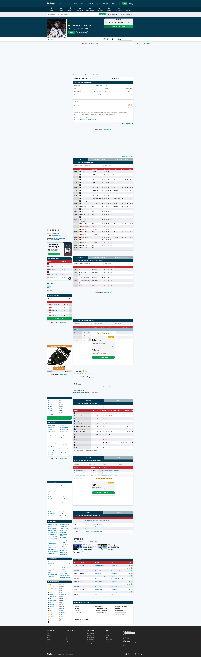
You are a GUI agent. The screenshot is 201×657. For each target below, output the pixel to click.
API (107, 643)
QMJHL (51, 414)
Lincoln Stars (51, 576)
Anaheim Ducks (51, 425)
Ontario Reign (63, 491)
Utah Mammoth (63, 446)
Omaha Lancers (63, 565)
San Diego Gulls (63, 498)
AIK (101, 98)
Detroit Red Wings (52, 443)
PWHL (62, 620)
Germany (49, 641)
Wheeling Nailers (63, 550)
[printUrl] (107, 39)
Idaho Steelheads (52, 543)
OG (93, 226)
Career (107, 649)
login (86, 392)
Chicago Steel (51, 565)
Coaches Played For (121, 159)
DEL (62, 274)
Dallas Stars (50, 441)
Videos (83, 3)
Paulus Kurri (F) (52, 264)
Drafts (89, 3)
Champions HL (53, 600)
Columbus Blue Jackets (53, 439)
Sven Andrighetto (55, 304)
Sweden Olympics (85, 226)
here (105, 621)
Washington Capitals (64, 452)
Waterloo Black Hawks (65, 575)
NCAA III (63, 608)
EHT (93, 275)
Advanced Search (127, 14)
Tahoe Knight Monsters (65, 540)
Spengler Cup (95, 283)
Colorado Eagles (51, 502)
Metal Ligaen (53, 596)
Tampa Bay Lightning (64, 443)
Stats (61, 3)
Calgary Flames (51, 431)
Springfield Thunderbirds (63, 503)
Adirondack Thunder (52, 524)
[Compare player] (125, 22)
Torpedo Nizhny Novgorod (84, 220)
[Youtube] (56, 230)
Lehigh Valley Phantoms (65, 485)
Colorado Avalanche (52, 437)
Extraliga (63, 412)
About (107, 635)
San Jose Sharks (63, 437)
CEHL (62, 592)
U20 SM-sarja (65, 264)
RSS (107, 645)
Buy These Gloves (58, 368)
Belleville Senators (52, 489)
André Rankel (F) (53, 274)
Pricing (113, 3)
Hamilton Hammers (52, 506)
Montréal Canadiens (52, 452)
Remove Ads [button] (147, 43)
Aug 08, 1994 (99, 85)
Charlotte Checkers (52, 493)
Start (74, 75)
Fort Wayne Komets (52, 536)
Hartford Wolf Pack (52, 508)
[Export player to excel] (118, 22)
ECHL (51, 405)
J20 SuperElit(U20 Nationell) (82, 431)
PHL (62, 596)
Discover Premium (103, 493)
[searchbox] (76, 14)
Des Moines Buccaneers (53, 567)
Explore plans (103, 357)
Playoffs (116, 179)
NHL (51, 401)
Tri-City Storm (63, 571)
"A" (88, 245)
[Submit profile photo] (128, 22)
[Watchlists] (109, 22)
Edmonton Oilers (52, 445)
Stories (98, 3)
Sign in (130, 3)
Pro (119, 3)
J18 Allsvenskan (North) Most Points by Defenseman (96, 522)
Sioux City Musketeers (65, 567)
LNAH (62, 610)
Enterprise (108, 647)
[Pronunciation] (106, 22)
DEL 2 (51, 614)
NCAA (63, 272)
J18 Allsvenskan (95, 179)
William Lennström (84, 117)
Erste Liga (63, 594)
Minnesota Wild (51, 450)
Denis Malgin (54, 310)
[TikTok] (58, 230)
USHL (62, 401)
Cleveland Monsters (52, 496)
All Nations (49, 643)
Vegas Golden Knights (64, 450)
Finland (48, 639)
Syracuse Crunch (63, 506)
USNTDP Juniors (63, 573)
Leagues (75, 3)
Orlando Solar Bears (64, 528)
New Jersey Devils (63, 425)
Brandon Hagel (60, 238)
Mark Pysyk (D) (52, 269)
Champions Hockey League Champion (93, 524)
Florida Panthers (51, 446)
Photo (107, 641)
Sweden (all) (83, 229)
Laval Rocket (51, 517)
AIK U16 (82, 171)
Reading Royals (63, 532)
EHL (51, 598)
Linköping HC (75, 29)
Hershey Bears (51, 513)
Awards (105, 3)
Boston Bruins (51, 427)
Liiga (62, 408)
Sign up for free (78, 392)
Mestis (51, 594)
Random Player (113, 14)
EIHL (63, 266)
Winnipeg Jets (63, 454)
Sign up (124, 3)
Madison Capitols (63, 561)
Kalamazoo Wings (52, 549)
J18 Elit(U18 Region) (80, 429)
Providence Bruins (64, 493)
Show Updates (82, 32)
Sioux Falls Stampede (64, 569)
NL (62, 410)
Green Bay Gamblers (52, 574)
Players (88, 458)
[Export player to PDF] (122, 22)
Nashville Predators (52, 454)
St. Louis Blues (63, 441)
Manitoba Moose (63, 487)
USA (47, 637)
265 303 (115, 39)
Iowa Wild (50, 515)
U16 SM (94, 171)
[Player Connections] (112, 22)
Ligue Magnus (64, 588)
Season (88, 512)
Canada (48, 635)
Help (107, 637)
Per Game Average (99, 159)
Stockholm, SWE (98, 91)
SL (50, 610)
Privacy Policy (109, 639)
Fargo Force (50, 572)
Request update (128, 123)
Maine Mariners (51, 553)
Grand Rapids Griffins (53, 504)
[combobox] (76, 14)
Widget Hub (108, 633)
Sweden (100, 94)
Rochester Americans (64, 494)
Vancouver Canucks (64, 448)
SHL (82, 29)
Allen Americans (51, 526)
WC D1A (51, 620)
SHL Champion (88, 528)
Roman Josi (53, 313)
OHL (51, 412)
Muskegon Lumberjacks (65, 563)
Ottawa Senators (63, 431)
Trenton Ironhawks (64, 544)
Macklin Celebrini (55, 307)
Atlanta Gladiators (52, 528)
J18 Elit (93, 174)
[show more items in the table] (69, 278)
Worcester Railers (63, 554)
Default (80, 159)
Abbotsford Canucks (52, 485)
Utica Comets (63, 513)
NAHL (62, 403)
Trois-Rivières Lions (64, 546)
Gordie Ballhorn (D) (53, 266)
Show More (59, 318)
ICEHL (51, 622)
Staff (118, 458)
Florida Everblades (52, 534)
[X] (50, 230)
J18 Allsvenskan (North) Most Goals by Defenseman (96, 520)
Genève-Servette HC (85, 237)
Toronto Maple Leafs (64, 445)
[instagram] (104, 39)
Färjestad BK (84, 206)
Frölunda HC (83, 211)
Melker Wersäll (92, 119)
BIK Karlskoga (84, 201)
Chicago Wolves (51, 494)
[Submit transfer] (131, 22)
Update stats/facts (82, 78)
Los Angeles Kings (52, 448)
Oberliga (52, 616)
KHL (62, 405)
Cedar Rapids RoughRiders (51, 562)
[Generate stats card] (115, 22)
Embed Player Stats (127, 156)
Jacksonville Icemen (52, 547)
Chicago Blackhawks (52, 435)
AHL (51, 403)
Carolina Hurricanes (52, 433)
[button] (128, 9)
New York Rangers (64, 429)
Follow (71, 32)
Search (102, 14)
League (118, 512)
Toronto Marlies (63, 510)
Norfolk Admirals (63, 526)
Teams (68, 3)
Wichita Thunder (63, 552)
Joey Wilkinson (57, 235)
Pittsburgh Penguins (64, 435)
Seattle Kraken (63, 439)
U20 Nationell (53, 588)
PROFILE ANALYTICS (126, 39)
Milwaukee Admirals (64, 489)
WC (50, 618)
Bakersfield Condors (52, 487)
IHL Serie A (63, 586)
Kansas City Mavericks (53, 551)
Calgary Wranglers (52, 491)
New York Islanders (64, 427)
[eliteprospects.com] (51, 3)
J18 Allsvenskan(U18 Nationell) (83, 426)
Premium (129, 101)
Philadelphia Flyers (64, 433)
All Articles (78, 552)
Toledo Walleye (63, 542)
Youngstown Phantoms (65, 577)
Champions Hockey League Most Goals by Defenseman (97, 526)
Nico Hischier (54, 315)
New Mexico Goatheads (65, 524)
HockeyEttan (53, 590)
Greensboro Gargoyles (53, 538)
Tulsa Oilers (62, 548)
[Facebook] (48, 230)
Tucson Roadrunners (64, 512)
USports (63, 612)
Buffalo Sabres (51, 429)
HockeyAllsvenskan (54, 586)
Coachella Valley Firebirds (51, 499)
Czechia (63, 269)
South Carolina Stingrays (63, 538)
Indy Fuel (50, 545)
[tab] (80, 159)
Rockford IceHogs (63, 496)
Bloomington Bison (52, 530)
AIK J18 (82, 174)
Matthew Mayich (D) (53, 272)
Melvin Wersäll (83, 119)
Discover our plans (118, 26)
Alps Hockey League (65, 584)
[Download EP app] (59, 249)
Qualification (117, 201)
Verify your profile (79, 621)
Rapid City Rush (63, 530)
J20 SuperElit (95, 187)
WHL (51, 410)
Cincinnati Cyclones (52, 532)
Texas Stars (62, 508)
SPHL (51, 406)
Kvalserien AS (117, 198)
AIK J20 (82, 187)
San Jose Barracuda (64, 500)
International (95, 229)
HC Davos (83, 283)
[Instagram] (53, 230)
